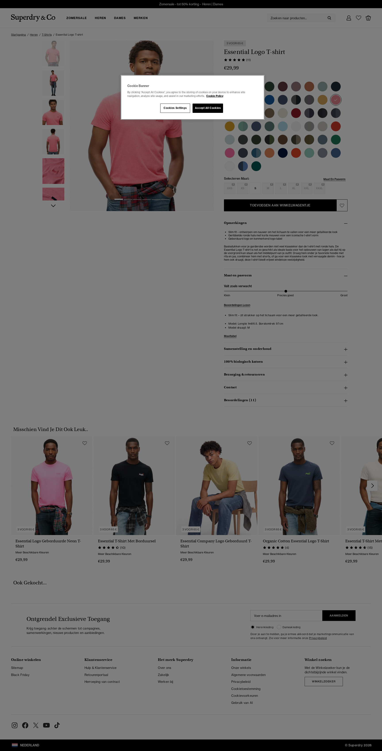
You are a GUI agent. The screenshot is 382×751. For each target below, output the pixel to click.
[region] (192, 97)
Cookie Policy (214, 96)
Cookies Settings (175, 108)
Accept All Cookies (208, 108)
